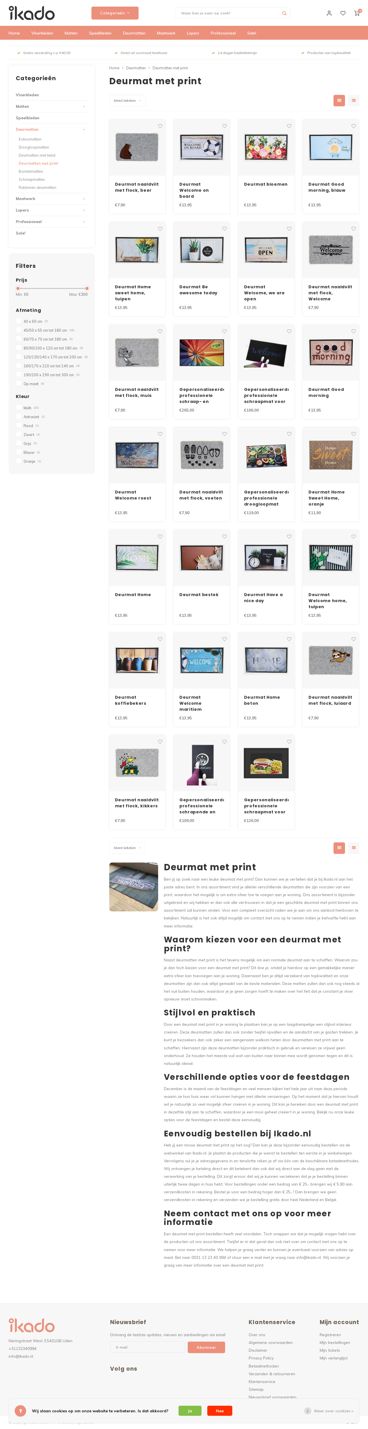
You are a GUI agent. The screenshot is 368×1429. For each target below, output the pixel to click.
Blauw (32, 452)
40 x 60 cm (36, 321)
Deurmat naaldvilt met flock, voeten (201, 495)
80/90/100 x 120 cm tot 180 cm (53, 348)
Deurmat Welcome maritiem (190, 703)
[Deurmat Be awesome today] (202, 250)
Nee (220, 1410)
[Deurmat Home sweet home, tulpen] (137, 250)
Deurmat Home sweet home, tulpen (133, 293)
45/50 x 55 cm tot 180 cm (49, 330)
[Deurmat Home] (137, 558)
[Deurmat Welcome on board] (202, 148)
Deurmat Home (133, 595)
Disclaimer (258, 1350)
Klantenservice (262, 1381)
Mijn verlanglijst (334, 1357)
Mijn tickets (330, 1350)
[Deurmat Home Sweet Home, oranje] (331, 455)
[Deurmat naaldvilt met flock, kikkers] (137, 763)
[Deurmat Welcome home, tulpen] (331, 558)
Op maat (34, 383)
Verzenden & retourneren (272, 1373)
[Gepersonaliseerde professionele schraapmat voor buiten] (266, 353)
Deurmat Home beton (262, 700)
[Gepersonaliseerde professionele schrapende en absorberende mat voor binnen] (202, 763)
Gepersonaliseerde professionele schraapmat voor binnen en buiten (266, 806)
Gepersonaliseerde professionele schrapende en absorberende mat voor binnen (201, 806)
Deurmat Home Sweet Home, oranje (326, 498)
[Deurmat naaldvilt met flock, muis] (137, 353)
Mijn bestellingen (335, 1342)
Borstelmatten (31, 171)
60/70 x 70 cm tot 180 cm (48, 339)
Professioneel (223, 33)
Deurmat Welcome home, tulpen (327, 601)
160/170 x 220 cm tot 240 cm (52, 366)
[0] (356, 13)
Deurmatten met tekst (37, 155)
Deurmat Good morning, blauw (327, 187)
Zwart (32, 434)
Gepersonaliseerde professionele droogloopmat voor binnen (266, 498)
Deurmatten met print (38, 163)
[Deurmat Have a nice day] (266, 558)
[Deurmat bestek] (202, 558)
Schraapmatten (32, 179)
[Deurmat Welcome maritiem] (202, 661)
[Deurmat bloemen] (266, 148)
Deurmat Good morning (326, 392)
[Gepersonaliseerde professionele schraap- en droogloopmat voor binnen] (202, 353)
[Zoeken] (284, 13)
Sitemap (256, 1389)
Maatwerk (166, 33)
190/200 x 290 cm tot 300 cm (52, 374)
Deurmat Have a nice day (263, 598)
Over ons (257, 1334)
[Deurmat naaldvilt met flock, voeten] (202, 455)
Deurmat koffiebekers (130, 700)
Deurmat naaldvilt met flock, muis (137, 392)
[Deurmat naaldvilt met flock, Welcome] (331, 250)
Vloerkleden (42, 33)
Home (14, 33)
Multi (31, 408)
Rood (31, 425)
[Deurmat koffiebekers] (137, 661)
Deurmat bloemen (266, 184)
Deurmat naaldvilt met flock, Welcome (330, 293)
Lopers (193, 33)
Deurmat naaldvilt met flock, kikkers (137, 803)
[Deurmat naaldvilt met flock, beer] (137, 148)
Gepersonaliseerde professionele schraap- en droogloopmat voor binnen (201, 396)
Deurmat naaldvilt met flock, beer (137, 187)
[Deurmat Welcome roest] (137, 455)
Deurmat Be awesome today (198, 290)
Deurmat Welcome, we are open (264, 293)
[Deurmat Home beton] (266, 661)
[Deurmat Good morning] (331, 353)
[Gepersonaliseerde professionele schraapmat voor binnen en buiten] (266, 763)
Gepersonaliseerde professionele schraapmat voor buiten (266, 396)
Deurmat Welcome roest (133, 495)
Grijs (30, 443)
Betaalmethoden (264, 1365)
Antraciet (34, 416)
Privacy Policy (261, 1357)
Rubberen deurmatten (37, 187)
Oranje (32, 461)
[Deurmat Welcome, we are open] (266, 250)
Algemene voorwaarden (271, 1342)
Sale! (251, 33)
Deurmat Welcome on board (194, 190)
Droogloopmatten (34, 147)
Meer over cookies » (333, 1410)
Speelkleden (100, 33)
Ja (190, 1410)
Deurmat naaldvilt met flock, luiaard (330, 700)
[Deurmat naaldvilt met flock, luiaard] (331, 661)
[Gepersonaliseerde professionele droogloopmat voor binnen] (266, 455)
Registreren (330, 1334)
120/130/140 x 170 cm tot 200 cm (56, 357)
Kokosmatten (30, 139)
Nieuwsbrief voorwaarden (272, 1397)
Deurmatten (134, 33)
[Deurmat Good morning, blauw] (331, 148)
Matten (71, 33)
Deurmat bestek (199, 595)
